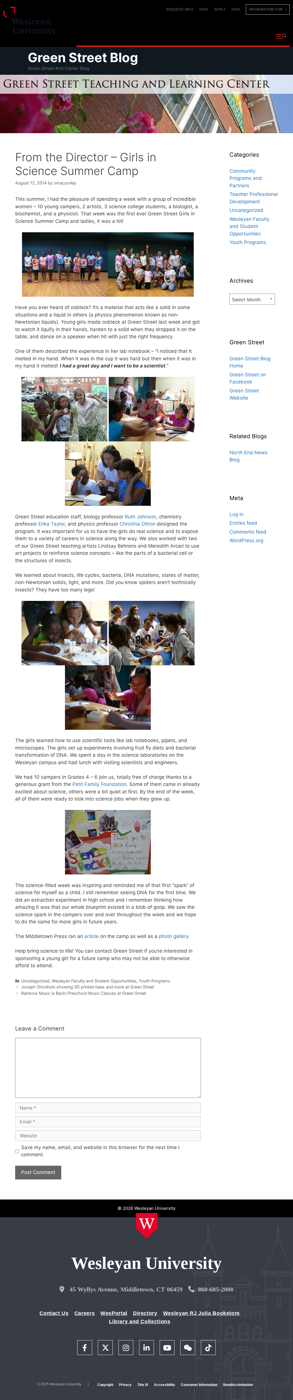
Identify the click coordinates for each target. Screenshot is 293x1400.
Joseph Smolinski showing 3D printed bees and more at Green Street (87, 986)
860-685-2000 (215, 1289)
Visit (203, 9)
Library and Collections (140, 1321)
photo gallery (173, 936)
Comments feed (247, 532)
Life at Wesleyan (222, 35)
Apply (220, 9)
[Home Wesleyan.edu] (146, 1226)
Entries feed (243, 523)
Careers (84, 1313)
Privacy (125, 1385)
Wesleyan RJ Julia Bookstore (201, 1313)
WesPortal (113, 1313)
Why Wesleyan (94, 35)
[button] (281, 36)
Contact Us (53, 1313)
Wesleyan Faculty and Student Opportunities (94, 980)
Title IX (142, 1385)
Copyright (105, 1385)
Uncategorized (35, 980)
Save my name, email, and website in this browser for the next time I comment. (100, 1151)
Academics (133, 35)
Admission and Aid (175, 35)
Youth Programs (154, 980)
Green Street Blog (83, 57)
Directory (145, 1313)
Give (235, 9)
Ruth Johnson (140, 517)
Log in (236, 514)
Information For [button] (267, 9)
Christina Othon (137, 524)
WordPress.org (246, 540)
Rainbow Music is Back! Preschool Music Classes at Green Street (83, 993)
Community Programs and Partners (245, 178)
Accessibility (164, 1385)
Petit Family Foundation (99, 784)
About (257, 35)
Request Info (179, 9)
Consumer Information (199, 1385)
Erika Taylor (51, 524)
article (91, 936)
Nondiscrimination (238, 1385)
